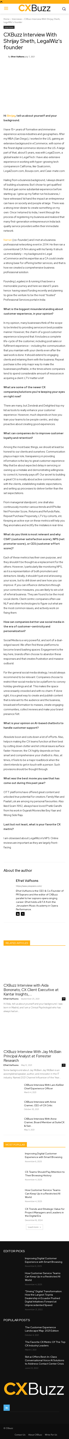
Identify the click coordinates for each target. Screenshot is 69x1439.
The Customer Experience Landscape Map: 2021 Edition (42, 1329)
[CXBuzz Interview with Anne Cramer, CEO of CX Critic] (12, 1106)
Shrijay (11, 116)
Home (7, 18)
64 (64, 999)
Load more (33, 1227)
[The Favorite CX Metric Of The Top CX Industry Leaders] (13, 1345)
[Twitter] (23, 914)
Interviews (17, 18)
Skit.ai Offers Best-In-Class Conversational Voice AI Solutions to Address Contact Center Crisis (44, 1360)
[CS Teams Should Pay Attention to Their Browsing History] (13, 1176)
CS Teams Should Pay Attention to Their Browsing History (45, 1173)
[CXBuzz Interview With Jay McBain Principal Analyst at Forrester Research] (34, 1032)
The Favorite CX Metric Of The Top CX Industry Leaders (45, 1343)
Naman (8, 240)
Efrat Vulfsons (17, 56)
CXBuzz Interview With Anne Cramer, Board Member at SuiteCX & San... (44, 1122)
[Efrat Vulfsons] (6, 56)
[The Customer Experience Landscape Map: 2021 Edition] (13, 1331)
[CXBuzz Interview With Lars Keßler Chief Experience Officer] (12, 1089)
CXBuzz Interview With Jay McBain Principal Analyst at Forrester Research (32, 1056)
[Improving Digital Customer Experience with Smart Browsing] (13, 1158)
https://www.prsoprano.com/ (29, 886)
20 (64, 1065)
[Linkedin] (18, 914)
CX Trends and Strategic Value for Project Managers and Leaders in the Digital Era (45, 1212)
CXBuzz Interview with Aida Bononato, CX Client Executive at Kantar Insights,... (31, 990)
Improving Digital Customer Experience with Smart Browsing (43, 1155)
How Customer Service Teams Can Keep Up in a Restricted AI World (43, 1193)
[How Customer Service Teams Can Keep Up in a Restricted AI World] (13, 1195)
